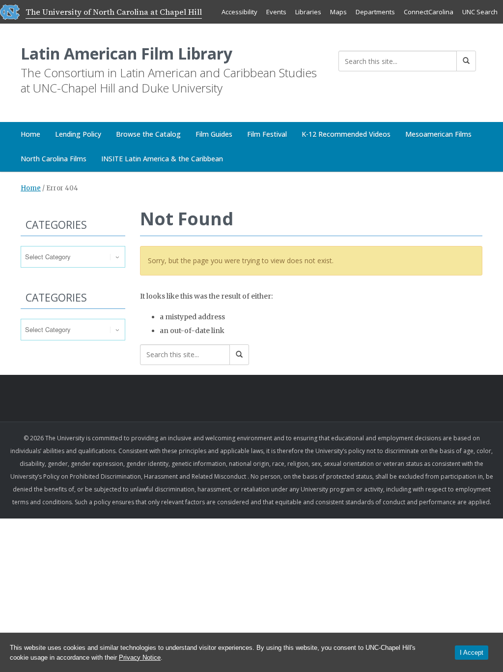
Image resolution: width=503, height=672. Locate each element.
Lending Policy (78, 134)
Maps (338, 11)
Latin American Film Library (126, 53)
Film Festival (267, 134)
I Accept (471, 652)
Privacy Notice (140, 657)
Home (30, 134)
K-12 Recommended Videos (346, 134)
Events (276, 11)
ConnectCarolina (428, 11)
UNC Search (480, 11)
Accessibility (239, 11)
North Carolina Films (53, 158)
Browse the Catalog (148, 134)
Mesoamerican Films (438, 134)
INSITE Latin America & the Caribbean (162, 158)
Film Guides (214, 134)
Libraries (308, 11)
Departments (375, 11)
